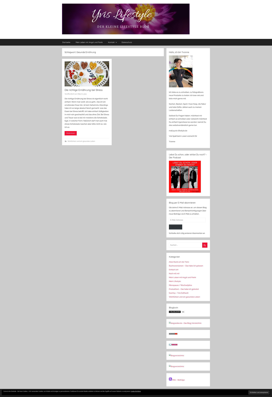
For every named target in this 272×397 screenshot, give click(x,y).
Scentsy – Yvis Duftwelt (178, 293)
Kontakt (111, 42)
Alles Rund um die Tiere (179, 262)
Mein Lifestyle (175, 281)
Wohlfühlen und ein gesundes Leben (81, 141)
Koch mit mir (174, 273)
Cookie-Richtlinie (136, 391)
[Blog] (176, 366)
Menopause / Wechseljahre (180, 285)
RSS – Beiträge (178, 380)
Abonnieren (175, 227)
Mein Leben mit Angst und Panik (89, 42)
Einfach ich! (173, 270)
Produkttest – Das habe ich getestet (184, 289)
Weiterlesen (70, 133)
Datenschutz (127, 42)
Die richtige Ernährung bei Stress (84, 90)
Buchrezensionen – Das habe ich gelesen (186, 266)
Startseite (66, 42)
